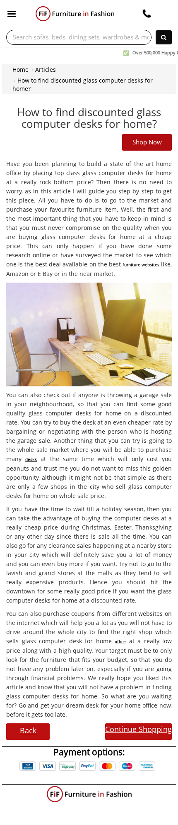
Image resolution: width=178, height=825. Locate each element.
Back (28, 730)
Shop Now (147, 142)
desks (31, 459)
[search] (164, 37)
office (120, 641)
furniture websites (141, 265)
